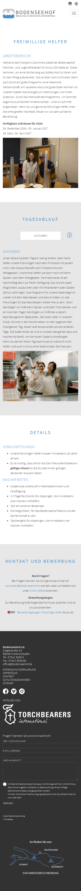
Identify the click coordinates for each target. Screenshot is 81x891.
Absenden (8, 803)
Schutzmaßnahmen (16, 680)
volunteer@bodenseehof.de (22, 586)
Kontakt (8, 676)
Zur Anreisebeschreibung (40, 873)
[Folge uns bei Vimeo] (15, 693)
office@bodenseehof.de (17, 664)
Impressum (10, 673)
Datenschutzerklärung (19, 669)
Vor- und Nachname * (15, 741)
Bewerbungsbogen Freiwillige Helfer (39, 612)
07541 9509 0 (16, 657)
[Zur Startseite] (29, 13)
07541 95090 (37, 590)
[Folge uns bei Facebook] (7, 693)
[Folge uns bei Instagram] (23, 693)
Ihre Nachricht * (12, 760)
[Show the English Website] (75, 4)
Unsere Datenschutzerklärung (14, 816)
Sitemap (8, 683)
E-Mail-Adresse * (12, 750)
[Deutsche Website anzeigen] (69, 4)
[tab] (40, 235)
